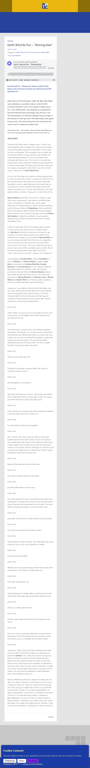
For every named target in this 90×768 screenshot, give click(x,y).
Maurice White (39, 52)
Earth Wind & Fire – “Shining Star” (29, 45)
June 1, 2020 (12, 49)
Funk (31, 52)
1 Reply (51, 717)
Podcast (10, 41)
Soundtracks (16, 55)
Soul (9, 55)
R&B (47, 52)
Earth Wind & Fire (22, 52)
